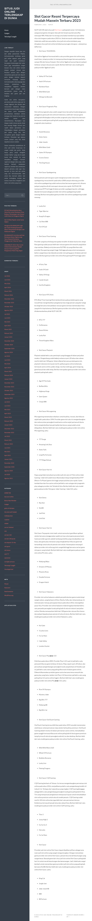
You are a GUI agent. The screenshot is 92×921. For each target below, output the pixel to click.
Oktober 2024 (8, 344)
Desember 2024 (9, 341)
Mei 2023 (7, 409)
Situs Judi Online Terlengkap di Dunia (13, 13)
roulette (6, 519)
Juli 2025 (7, 314)
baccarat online (8, 496)
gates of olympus (9, 508)
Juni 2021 (7, 448)
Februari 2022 (8, 444)
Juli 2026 (7, 276)
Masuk (6, 584)
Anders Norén (78, 915)
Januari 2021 (8, 459)
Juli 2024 (7, 356)
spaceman (7, 558)
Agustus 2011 (8, 478)
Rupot (50, 24)
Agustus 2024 (8, 352)
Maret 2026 (8, 291)
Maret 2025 (8, 329)
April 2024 (7, 367)
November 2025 (9, 302)
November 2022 (9, 432)
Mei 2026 (7, 283)
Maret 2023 (8, 417)
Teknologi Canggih (10, 37)
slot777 (6, 554)
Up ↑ (68, 916)
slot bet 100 (8, 535)
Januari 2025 (8, 337)
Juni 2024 (7, 360)
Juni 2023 (7, 406)
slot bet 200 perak (9, 539)
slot (5, 531)
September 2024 (9, 348)
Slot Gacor (58, 30)
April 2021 (7, 455)
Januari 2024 (8, 379)
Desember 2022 (9, 428)
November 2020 (9, 463)
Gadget (6, 33)
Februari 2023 (8, 421)
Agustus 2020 (8, 470)
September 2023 (9, 394)
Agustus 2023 (8, 398)
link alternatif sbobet (10, 512)
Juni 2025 (7, 318)
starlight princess (9, 561)
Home (6, 30)
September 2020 (9, 467)
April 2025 (7, 325)
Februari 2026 (8, 295)
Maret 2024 (8, 371)
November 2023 (9, 387)
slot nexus (7, 550)
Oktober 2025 (8, 306)
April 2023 (7, 413)
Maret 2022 (8, 440)
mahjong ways (8, 516)
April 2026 (7, 287)
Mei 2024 (7, 364)
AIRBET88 (7, 493)
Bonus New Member (10, 500)
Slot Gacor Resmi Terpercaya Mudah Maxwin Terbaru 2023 (57, 18)
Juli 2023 (7, 402)
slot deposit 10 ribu (10, 542)
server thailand (8, 527)
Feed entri (7, 587)
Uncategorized (8, 569)
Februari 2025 (8, 333)
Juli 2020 (7, 474)
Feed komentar (8, 591)
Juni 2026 (7, 280)
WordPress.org (8, 595)
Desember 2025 (9, 299)
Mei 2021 (7, 451)
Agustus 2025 (8, 310)
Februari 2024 (8, 375)
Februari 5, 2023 (40, 24)
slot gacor (7, 546)
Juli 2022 (7, 436)
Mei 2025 (7, 322)
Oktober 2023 (8, 390)
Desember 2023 (9, 383)
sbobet (6, 523)
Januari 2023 (8, 425)
